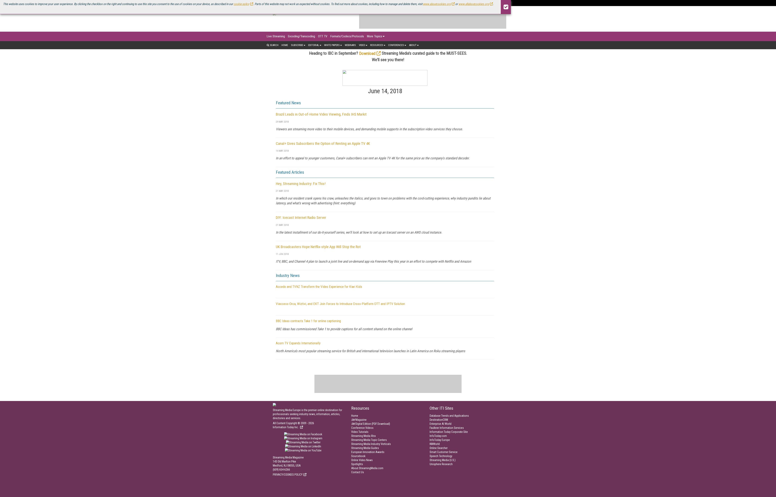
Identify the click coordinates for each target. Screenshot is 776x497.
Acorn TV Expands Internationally (298, 343)
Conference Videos (362, 427)
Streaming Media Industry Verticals (371, 444)
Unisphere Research (441, 464)
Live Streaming (276, 36)
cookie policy (241, 4)
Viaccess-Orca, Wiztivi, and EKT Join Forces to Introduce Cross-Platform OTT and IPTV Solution (340, 304)
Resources (376, 45)
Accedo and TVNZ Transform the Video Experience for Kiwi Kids (319, 287)
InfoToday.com (438, 435)
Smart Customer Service (444, 452)
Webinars (350, 45)
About (412, 45)
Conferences (396, 45)
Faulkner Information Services (447, 427)
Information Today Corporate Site (449, 431)
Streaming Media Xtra (363, 435)
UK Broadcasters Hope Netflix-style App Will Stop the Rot (318, 246)
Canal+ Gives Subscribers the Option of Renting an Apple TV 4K (323, 143)
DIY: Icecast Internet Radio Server (301, 217)
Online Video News (362, 460)
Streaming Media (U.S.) (442, 460)
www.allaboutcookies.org (474, 4)
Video (362, 45)
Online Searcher (439, 448)
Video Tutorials (359, 431)
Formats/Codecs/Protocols (347, 36)
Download (367, 53)
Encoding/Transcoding (301, 36)
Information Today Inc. (286, 427)
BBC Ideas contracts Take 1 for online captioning (308, 321)
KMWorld (435, 444)
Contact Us (357, 472)
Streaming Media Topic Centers (369, 440)
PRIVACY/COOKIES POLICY (288, 474)
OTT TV (322, 36)
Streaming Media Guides (365, 448)
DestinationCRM (439, 419)
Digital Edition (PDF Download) (370, 423)
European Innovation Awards (367, 452)
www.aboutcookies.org (437, 4)
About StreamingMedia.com (367, 468)
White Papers (332, 45)
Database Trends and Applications (449, 415)
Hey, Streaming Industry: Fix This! (301, 183)
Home (285, 45)
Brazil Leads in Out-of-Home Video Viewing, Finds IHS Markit (321, 114)
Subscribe (297, 45)
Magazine (359, 419)
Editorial (313, 45)
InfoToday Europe (440, 440)
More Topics (374, 36)
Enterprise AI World (440, 423)
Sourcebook (358, 456)
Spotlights (357, 464)
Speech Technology (441, 456)
